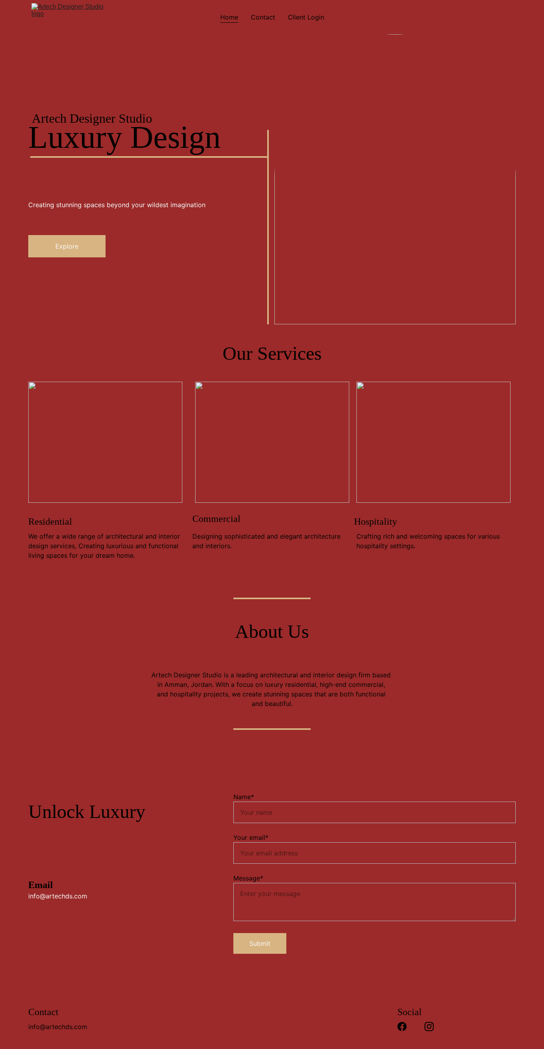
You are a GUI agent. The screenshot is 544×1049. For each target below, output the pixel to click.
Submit (259, 943)
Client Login (306, 17)
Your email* (250, 837)
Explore (66, 246)
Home (229, 17)
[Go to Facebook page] (402, 1026)
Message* (248, 878)
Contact (263, 17)
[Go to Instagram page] (429, 1026)
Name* (243, 797)
